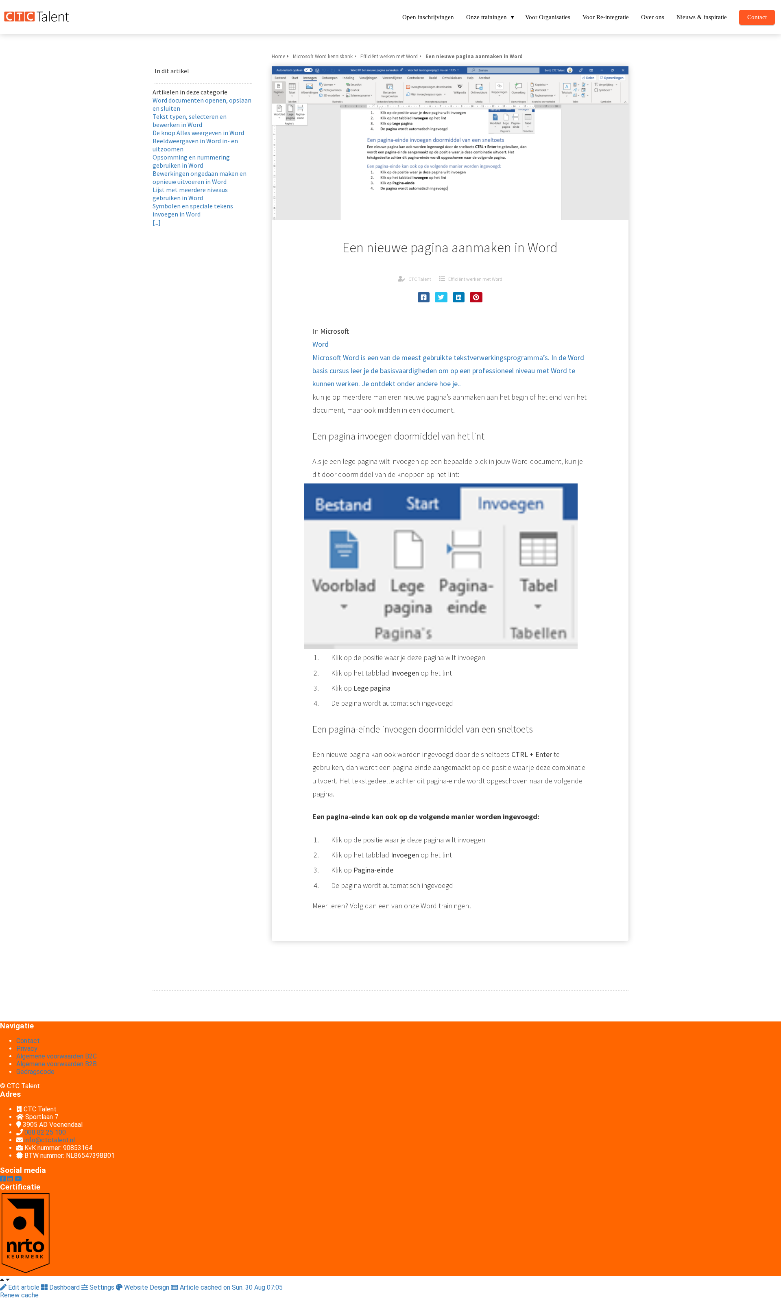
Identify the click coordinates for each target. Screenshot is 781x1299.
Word (448, 363)
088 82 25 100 (45, 1132)
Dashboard (64, 1287)
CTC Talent (419, 279)
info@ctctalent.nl (49, 1140)
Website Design (146, 1287)
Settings (102, 1287)
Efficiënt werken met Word (475, 279)
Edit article (24, 1287)
